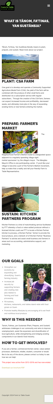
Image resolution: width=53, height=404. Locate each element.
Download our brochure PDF (13, 368)
